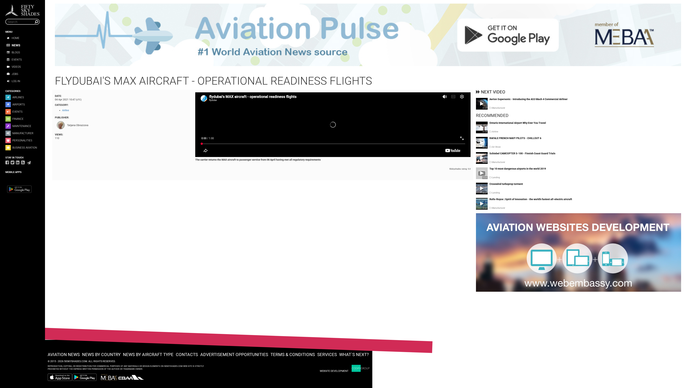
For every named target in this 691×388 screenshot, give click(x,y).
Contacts (187, 354)
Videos (16, 66)
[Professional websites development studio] (578, 254)
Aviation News (64, 354)
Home (15, 38)
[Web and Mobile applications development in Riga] (361, 368)
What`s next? (354, 354)
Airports (18, 104)
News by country (101, 354)
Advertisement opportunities (234, 354)
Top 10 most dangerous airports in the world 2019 (517, 168)
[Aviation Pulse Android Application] (368, 34)
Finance (18, 119)
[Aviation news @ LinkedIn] (18, 162)
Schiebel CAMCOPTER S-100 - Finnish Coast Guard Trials (522, 153)
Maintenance (21, 126)
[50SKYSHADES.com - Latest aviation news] (22, 9)
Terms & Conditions (292, 354)
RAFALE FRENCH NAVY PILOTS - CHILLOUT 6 (515, 138)
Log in (16, 81)
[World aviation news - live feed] (23, 162)
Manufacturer (22, 133)
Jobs (15, 74)
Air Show (496, 147)
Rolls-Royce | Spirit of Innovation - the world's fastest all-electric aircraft (530, 199)
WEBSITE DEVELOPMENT (334, 370)
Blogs (16, 52)
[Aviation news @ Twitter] (12, 162)
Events (17, 59)
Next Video (493, 91)
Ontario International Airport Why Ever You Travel (517, 123)
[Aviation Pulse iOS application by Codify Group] (60, 377)
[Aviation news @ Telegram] (29, 163)
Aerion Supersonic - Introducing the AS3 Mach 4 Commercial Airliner (528, 99)
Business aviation (24, 147)
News (16, 45)
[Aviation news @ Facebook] (7, 162)
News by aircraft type (148, 354)
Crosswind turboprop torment (506, 184)
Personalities (22, 140)
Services (327, 354)
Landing (496, 177)
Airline (65, 110)
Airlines (18, 97)
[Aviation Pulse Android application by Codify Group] (86, 377)
